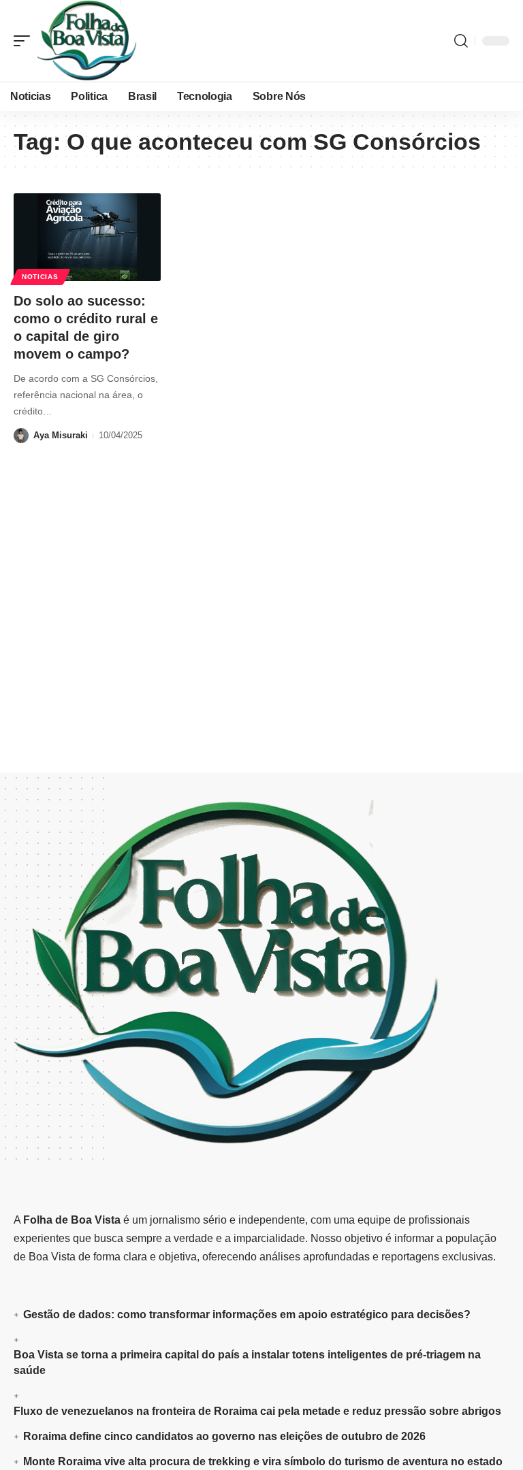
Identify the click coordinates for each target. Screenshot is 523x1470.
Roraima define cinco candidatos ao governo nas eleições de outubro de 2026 (224, 1436)
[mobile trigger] (25, 41)
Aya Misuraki (60, 435)
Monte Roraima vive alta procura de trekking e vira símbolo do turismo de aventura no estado (263, 1461)
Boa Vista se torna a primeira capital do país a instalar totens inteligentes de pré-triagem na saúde (247, 1362)
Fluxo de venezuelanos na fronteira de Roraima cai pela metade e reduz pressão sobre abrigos (257, 1411)
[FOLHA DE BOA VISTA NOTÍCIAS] (87, 41)
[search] (461, 40)
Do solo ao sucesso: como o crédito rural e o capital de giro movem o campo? (86, 327)
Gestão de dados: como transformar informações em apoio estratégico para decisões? (247, 1314)
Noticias (40, 276)
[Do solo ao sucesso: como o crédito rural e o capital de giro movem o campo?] (87, 237)
